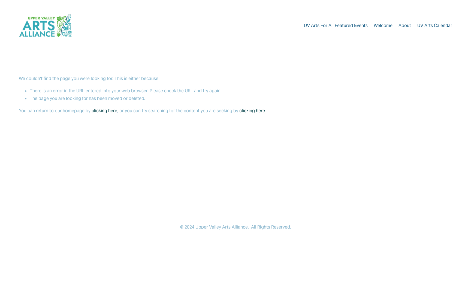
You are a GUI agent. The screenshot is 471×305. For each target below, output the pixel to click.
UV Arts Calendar (434, 25)
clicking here (104, 111)
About (404, 25)
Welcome (383, 25)
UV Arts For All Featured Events (336, 25)
